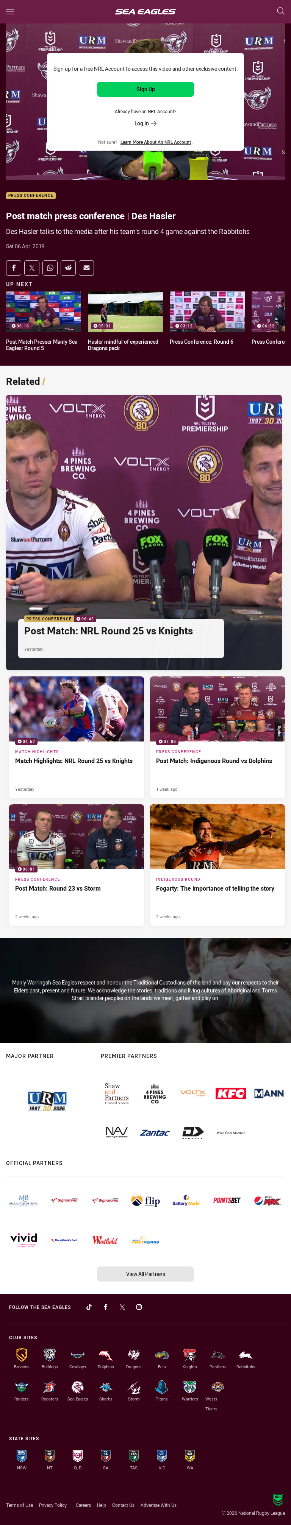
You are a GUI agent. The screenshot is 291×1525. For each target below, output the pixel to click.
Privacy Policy (53, 1505)
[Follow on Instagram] (139, 1307)
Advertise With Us (159, 1505)
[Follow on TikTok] (89, 1307)
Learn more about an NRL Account (155, 142)
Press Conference (30, 195)
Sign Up (145, 89)
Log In (142, 123)
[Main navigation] (10, 12)
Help (101, 1505)
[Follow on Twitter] (122, 1307)
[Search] (281, 11)
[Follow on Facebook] (106, 1307)
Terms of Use (19, 1505)
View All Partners (145, 1273)
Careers (83, 1505)
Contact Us (123, 1505)
